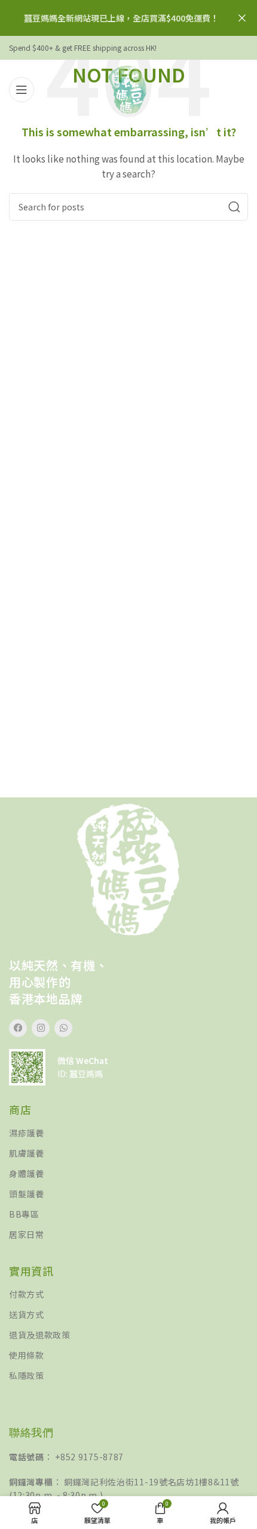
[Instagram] (41, 1028)
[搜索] (234, 207)
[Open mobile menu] (21, 90)
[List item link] (128, 1133)
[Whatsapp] (63, 1028)
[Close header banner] (242, 18)
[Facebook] (18, 1028)
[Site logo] (128, 88)
